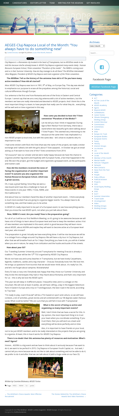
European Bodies (100, 136)
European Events (100, 139)
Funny (96, 141)
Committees (99, 127)
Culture (97, 129)
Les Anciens (98, 148)
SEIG (96, 184)
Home (6, 3)
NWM (21, 385)
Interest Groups (100, 146)
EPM (96, 132)
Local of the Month (38, 53)
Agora (96, 108)
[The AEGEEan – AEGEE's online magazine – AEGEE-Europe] (59, 15)
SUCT (96, 194)
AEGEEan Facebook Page (103, 86)
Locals (96, 155)
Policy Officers (99, 177)
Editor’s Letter (38, 3)
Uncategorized (99, 201)
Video (96, 203)
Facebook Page (102, 79)
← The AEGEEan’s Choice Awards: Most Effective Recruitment (23, 395)
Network (49, 53)
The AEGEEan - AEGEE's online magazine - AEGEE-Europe (37, 410)
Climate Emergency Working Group (101, 118)
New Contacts (99, 167)
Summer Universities (102, 196)
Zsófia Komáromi (20, 412)
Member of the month (102, 158)
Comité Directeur (13, 53)
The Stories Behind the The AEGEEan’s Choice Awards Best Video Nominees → (68, 395)
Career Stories (99, 115)
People (96, 175)
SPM (96, 191)
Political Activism (100, 179)
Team (52, 3)
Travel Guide (99, 199)
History (97, 143)
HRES (15, 385)
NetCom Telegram (101, 163)
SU (27, 385)
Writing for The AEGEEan (70, 3)
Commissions (99, 124)
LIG (95, 151)
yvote (32, 385)
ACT (95, 98)
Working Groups (100, 206)
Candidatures (20, 3)
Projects (97, 182)
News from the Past (102, 170)
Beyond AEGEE (100, 110)
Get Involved (93, 3)
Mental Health (99, 160)
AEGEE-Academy (100, 105)
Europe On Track (100, 134)
